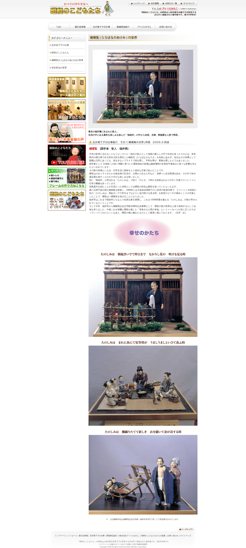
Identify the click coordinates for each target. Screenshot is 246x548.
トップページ (60, 536)
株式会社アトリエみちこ (129, 536)
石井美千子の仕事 (60, 45)
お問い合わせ (172, 536)
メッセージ (72, 536)
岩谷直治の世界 (59, 67)
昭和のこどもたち (60, 52)
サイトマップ (185, 536)
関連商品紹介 (111, 536)
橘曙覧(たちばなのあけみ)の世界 (67, 60)
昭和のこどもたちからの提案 (153, 536)
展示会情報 (83, 536)
